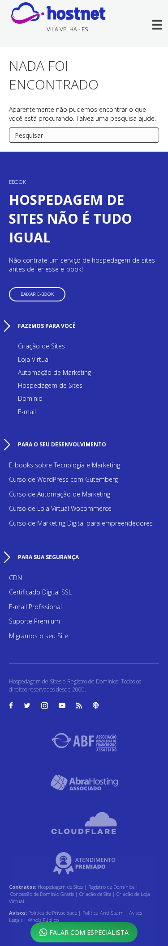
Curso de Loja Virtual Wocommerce (60, 508)
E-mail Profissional (35, 606)
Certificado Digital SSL (40, 592)
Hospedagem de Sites (50, 385)
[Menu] (158, 24)
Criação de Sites (41, 346)
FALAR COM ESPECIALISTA (88, 932)
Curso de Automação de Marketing (59, 494)
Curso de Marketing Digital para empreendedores (81, 523)
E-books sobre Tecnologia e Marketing (64, 465)
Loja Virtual (34, 359)
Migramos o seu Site (38, 636)
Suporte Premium (34, 621)
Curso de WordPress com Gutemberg (63, 479)
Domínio (30, 398)
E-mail (27, 411)
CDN (15, 577)
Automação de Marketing (54, 372)
